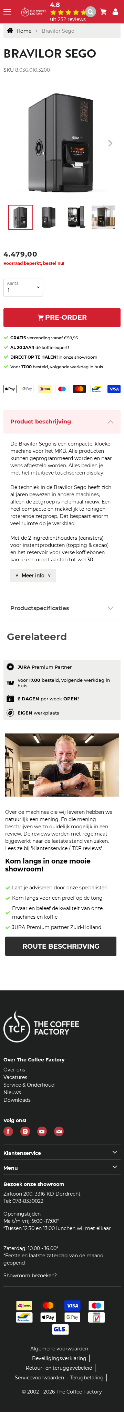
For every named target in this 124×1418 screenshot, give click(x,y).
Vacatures (15, 1077)
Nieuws (12, 1092)
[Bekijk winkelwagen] (103, 12)
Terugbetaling (87, 1378)
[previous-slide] (110, 143)
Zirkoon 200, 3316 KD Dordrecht (42, 1194)
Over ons (14, 1070)
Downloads (17, 1100)
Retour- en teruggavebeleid (59, 1368)
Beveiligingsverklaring (59, 1358)
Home (24, 31)
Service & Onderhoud (28, 1085)
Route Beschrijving (61, 946)
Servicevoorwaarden (39, 1378)
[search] (93, 11)
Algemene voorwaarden (59, 1349)
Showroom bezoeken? (30, 1275)
